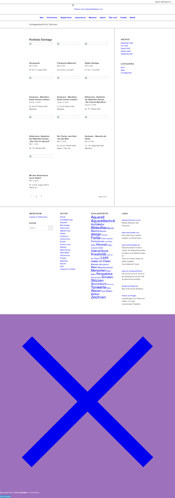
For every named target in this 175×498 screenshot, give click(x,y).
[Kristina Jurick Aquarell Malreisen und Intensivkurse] (87, 9)
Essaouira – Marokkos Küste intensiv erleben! (39, 98)
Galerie (62, 233)
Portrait (94, 277)
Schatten (107, 277)
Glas (110, 241)
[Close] (87, 488)
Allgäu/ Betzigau (92, 63)
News (123, 70)
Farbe (96, 237)
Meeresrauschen (105, 267)
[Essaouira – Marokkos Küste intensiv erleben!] (40, 85)
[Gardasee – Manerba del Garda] (96, 125)
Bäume (95, 231)
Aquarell (97, 216)
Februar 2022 (126, 51)
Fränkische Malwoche (66, 63)
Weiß (104, 291)
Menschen (98, 270)
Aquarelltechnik (103, 220)
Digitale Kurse (65, 230)
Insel (101, 247)
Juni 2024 (124, 45)
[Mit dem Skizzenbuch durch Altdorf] (40, 164)
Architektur (97, 224)
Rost (99, 277)
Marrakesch (104, 264)
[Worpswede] (40, 51)
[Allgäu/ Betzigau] (96, 51)
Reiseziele (64, 261)
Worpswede (34, 63)
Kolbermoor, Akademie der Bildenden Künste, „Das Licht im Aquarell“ (39, 139)
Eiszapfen (105, 235)
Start (62, 266)
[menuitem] (41, 17)
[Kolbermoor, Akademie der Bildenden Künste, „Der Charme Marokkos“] (96, 85)
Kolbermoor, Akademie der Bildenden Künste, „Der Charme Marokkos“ (95, 99)
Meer (94, 267)
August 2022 (125, 48)
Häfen (109, 245)
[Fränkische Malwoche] (68, 51)
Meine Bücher (65, 250)
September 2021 (127, 54)
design (96, 233)
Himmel (101, 244)
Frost (106, 241)
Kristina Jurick (65, 244)
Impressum (33, 217)
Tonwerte (98, 287)
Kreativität (98, 253)
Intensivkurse (65, 239)
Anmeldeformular (66, 219)
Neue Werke (64, 252)
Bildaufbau (99, 227)
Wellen (109, 291)
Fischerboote (97, 241)
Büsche (102, 231)
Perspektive (104, 273)
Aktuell (62, 217)
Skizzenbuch (99, 284)
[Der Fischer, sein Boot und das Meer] (68, 125)
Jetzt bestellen (5, 496)
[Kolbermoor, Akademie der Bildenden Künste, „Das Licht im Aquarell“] (40, 125)
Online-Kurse (65, 255)
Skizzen (63, 263)
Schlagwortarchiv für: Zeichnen (43, 24)
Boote (111, 228)
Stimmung (110, 284)
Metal (108, 271)
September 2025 (127, 43)
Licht (104, 257)
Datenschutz (42, 217)
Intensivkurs (99, 250)
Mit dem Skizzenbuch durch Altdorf (38, 176)
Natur (93, 274)
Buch (123, 67)
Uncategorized (126, 72)
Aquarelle (63, 222)
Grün (93, 244)
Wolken (95, 294)
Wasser (96, 290)
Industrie (94, 247)
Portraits (63, 258)
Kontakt (63, 241)
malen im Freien (101, 261)
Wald (109, 288)
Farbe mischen (107, 238)
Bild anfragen (65, 225)
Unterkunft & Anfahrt (67, 269)
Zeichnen (98, 296)
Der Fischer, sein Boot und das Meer (67, 137)
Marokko (63, 247)
